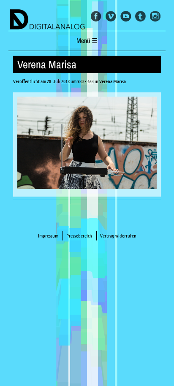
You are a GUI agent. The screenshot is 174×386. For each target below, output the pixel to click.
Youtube (125, 16)
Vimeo (111, 16)
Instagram (155, 16)
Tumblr (140, 16)
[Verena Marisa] (87, 186)
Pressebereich (79, 235)
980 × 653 (85, 81)
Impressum (48, 235)
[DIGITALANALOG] (87, 19)
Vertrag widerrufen (118, 235)
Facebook (96, 16)
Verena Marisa (112, 81)
